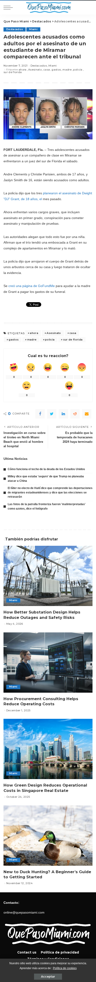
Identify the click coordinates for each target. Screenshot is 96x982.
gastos (56, 69)
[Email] (86, 413)
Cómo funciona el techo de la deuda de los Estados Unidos (46, 469)
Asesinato (35, 69)
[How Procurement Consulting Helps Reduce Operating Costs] (48, 662)
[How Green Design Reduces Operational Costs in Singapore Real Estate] (48, 749)
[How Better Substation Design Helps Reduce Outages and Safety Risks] (48, 576)
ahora (23, 69)
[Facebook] (40, 413)
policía (77, 69)
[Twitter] (51, 413)
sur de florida (12, 72)
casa (46, 69)
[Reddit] (75, 413)
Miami (33, 29)
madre (67, 69)
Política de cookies (65, 968)
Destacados (14, 29)
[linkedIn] (63, 413)
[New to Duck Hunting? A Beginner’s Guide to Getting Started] (48, 835)
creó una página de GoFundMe (31, 286)
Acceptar (48, 976)
